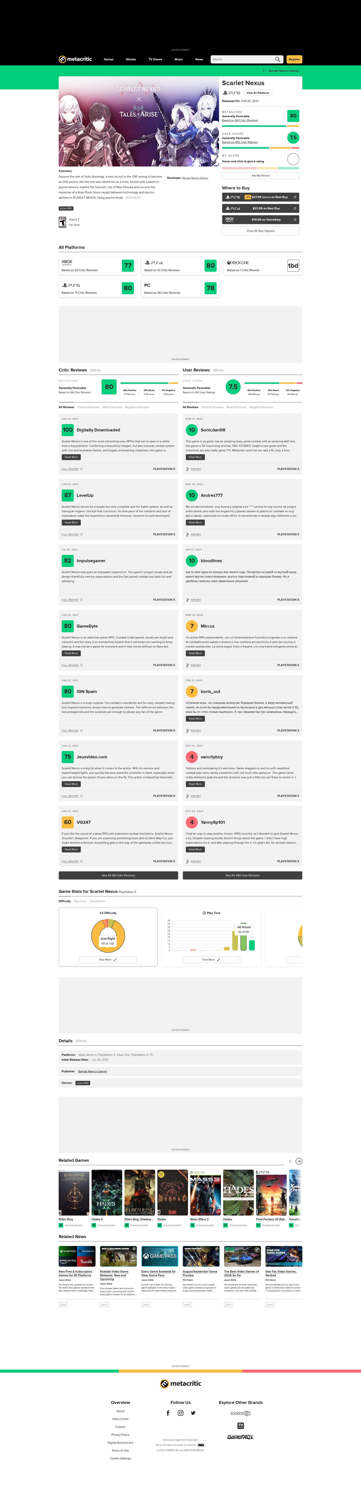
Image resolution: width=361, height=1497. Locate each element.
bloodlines (205, 560)
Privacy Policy (120, 1435)
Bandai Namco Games (284, 71)
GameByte (81, 626)
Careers (120, 1427)
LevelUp (78, 495)
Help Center (120, 1419)
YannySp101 (207, 822)
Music (179, 59)
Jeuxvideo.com (85, 757)
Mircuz (202, 626)
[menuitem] (109, 59)
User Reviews (196, 370)
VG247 (77, 822)
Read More (71, 457)
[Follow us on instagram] (180, 1415)
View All (95, 370)
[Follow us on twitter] (193, 1415)
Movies (131, 59)
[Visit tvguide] (240, 1428)
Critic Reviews (73, 370)
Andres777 (206, 495)
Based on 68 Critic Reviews (240, 120)
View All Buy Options (261, 231)
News (199, 59)
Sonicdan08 (207, 430)
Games (109, 59)
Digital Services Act (120, 1443)
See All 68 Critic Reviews (118, 875)
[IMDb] (201, 1445)
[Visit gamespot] (240, 1416)
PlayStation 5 (164, 469)
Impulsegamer (85, 560)
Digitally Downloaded (91, 430)
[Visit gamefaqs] (240, 1438)
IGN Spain (80, 691)
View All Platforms (257, 93)
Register (294, 59)
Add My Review (261, 175)
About (120, 1411)
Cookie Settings (120, 1458)
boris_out (205, 691)
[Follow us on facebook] (168, 1415)
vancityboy (206, 757)
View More (105, 959)
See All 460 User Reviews (243, 875)
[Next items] (299, 1161)
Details (66, 1041)
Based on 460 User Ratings (240, 142)
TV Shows (155, 59)
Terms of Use (120, 1450)
